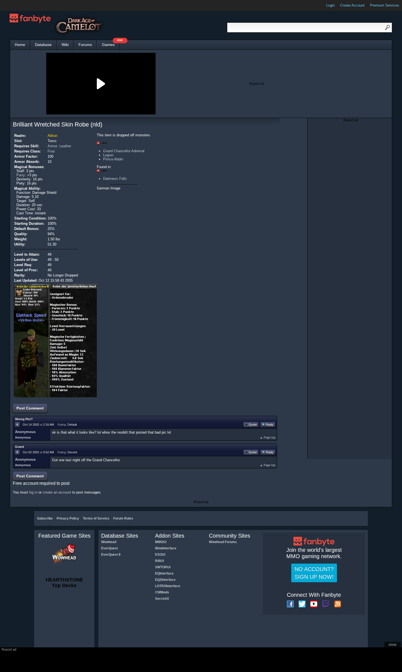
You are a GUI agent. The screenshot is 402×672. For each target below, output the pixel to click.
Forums (85, 44)
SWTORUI (162, 567)
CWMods (162, 592)
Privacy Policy (68, 518)
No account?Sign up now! (314, 573)
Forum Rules (123, 518)
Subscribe (45, 518)
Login (330, 5)
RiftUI (159, 561)
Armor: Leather (59, 146)
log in (33, 492)
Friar (51, 151)
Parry (20, 175)
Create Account (352, 5)
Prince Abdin (113, 159)
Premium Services (384, 5)
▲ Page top (267, 437)
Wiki (65, 44)
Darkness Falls (115, 179)
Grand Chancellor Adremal (123, 151)
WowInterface (165, 548)
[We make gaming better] (17, 5)
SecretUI (162, 599)
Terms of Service (96, 518)
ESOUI (160, 554)
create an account (57, 492)
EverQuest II (110, 554)
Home (20, 44)
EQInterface (164, 573)
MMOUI (160, 542)
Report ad (256, 84)
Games (111, 43)
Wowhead (108, 542)
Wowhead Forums (223, 542)
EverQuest (109, 548)
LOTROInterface (167, 586)
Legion (108, 155)
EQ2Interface (165, 580)
